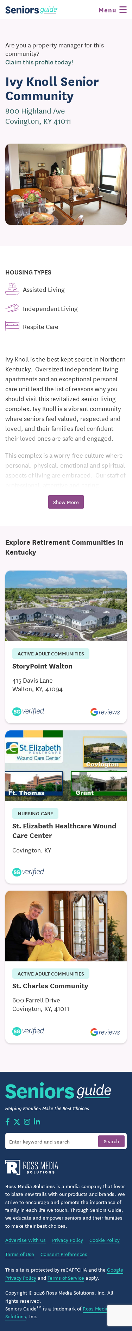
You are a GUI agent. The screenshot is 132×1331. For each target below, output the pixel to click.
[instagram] (27, 1122)
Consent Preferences (63, 1254)
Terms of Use (19, 1254)
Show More (66, 501)
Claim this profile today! (39, 62)
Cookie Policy (104, 1240)
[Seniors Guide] (31, 9)
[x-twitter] (16, 1122)
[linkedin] (37, 1122)
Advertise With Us (25, 1240)
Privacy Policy (67, 1240)
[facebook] (7, 1122)
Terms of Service (66, 1277)
